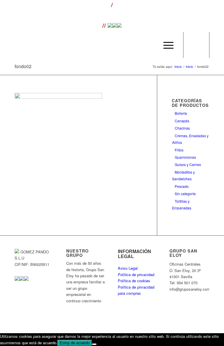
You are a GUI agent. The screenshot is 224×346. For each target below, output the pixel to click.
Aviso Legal (128, 268)
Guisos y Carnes (188, 164)
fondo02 (23, 66)
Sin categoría (185, 193)
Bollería (181, 113)
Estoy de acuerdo (75, 343)
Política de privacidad (136, 274)
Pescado (182, 186)
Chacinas (182, 128)
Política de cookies (134, 280)
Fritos (179, 149)
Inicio (178, 66)
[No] (94, 344)
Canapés (182, 120)
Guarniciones (185, 157)
